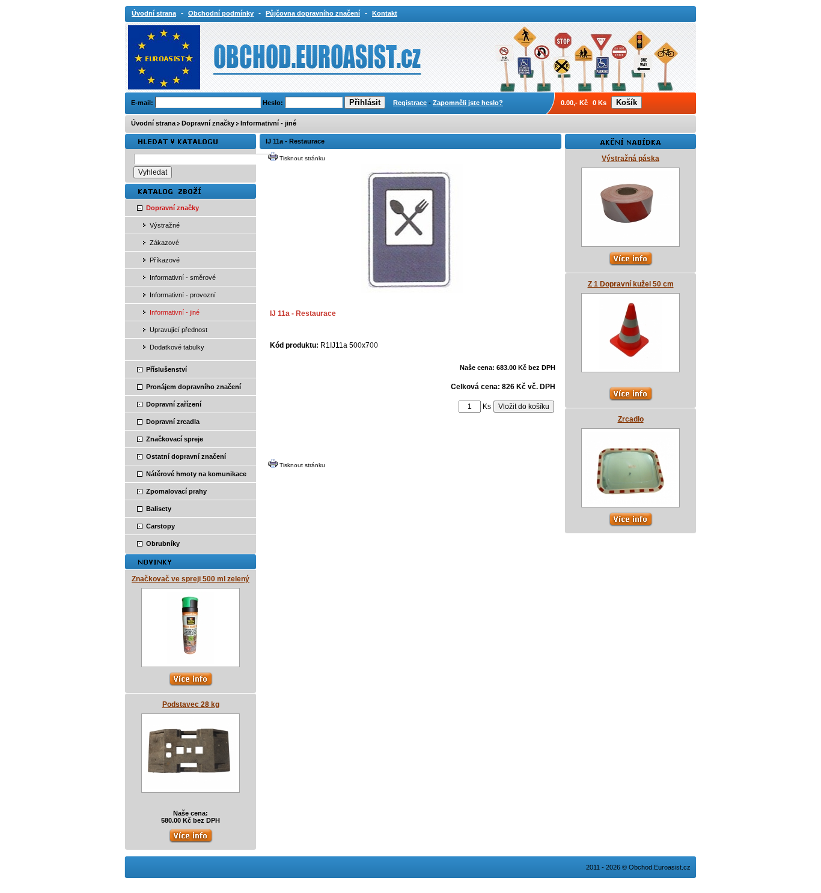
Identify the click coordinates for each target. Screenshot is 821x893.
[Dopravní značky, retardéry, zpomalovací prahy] (237, 56)
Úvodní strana (153, 123)
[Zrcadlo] (630, 501)
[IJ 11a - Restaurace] (412, 290)
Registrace (410, 102)
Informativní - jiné (268, 123)
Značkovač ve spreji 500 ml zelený (190, 579)
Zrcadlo (631, 419)
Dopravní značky (208, 123)
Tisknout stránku (302, 158)
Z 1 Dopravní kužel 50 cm (631, 284)
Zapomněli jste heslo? (468, 102)
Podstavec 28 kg (190, 704)
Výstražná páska (630, 158)
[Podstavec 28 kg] (190, 787)
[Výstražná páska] (630, 241)
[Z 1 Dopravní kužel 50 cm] (630, 366)
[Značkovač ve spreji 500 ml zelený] (190, 661)
